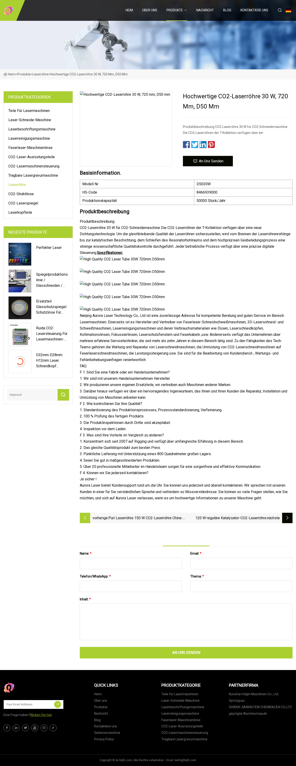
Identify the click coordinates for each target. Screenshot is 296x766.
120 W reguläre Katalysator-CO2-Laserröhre (230, 518)
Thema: (197, 576)
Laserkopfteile (20, 212)
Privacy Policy (104, 739)
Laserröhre (41, 74)
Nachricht (205, 10)
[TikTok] (53, 727)
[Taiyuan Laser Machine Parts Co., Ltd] (8, 10)
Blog (227, 10)
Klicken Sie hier (41, 715)
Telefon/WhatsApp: (95, 576)
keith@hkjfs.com (185, 760)
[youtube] (34, 727)
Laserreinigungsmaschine (29, 138)
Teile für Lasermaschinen (29, 110)
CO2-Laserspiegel (23, 203)
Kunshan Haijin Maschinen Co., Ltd (253, 694)
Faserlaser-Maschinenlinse (30, 147)
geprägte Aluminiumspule (248, 713)
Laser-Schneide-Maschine (29, 120)
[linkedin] (16, 727)
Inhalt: (85, 599)
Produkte (174, 10)
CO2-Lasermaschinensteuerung (33, 166)
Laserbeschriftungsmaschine (32, 129)
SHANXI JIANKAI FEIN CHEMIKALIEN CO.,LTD (260, 707)
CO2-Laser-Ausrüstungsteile (31, 157)
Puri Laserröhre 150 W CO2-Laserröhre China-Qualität (145, 518)
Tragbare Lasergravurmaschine (33, 175)
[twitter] (25, 727)
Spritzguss (237, 700)
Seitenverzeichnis (107, 733)
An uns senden (211, 161)
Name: (86, 553)
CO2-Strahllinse (21, 194)
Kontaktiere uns (254, 10)
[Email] (57, 704)
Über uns (149, 10)
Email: (195, 553)
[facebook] (6, 727)
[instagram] (43, 727)
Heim (129, 10)
